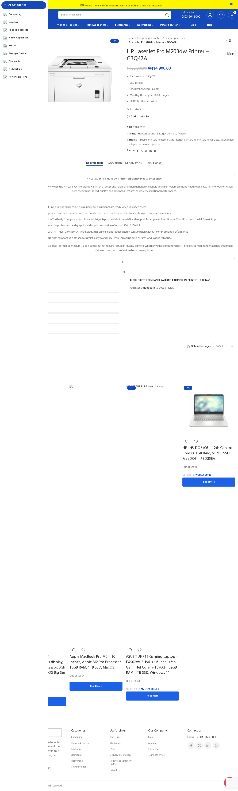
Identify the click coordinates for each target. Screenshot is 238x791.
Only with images (201, 346)
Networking (77, 761)
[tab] (94, 163)
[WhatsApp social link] (216, 745)
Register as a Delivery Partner (121, 762)
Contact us (153, 749)
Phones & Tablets (80, 743)
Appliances (77, 749)
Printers (157, 38)
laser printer (227, 139)
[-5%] (152, 515)
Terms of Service (156, 755)
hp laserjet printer (181, 139)
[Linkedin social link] (150, 151)
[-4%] (208, 410)
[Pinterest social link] (146, 151)
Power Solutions (79, 767)
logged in (149, 288)
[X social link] (141, 151)
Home (130, 38)
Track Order (115, 737)
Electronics (76, 755)
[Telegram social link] (155, 151)
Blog (150, 737)
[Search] (167, 15)
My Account (116, 743)
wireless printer (151, 144)
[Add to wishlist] (83, 650)
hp (135, 139)
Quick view (74, 650)
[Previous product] (226, 40)
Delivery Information (120, 755)
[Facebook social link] (137, 151)
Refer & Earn (116, 770)
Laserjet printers (174, 38)
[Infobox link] (191, 15)
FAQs (112, 749)
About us (153, 743)
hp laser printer (147, 139)
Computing (143, 38)
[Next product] (233, 40)
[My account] (210, 14)
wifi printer (135, 144)
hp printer (199, 139)
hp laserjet (164, 139)
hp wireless (213, 139)
